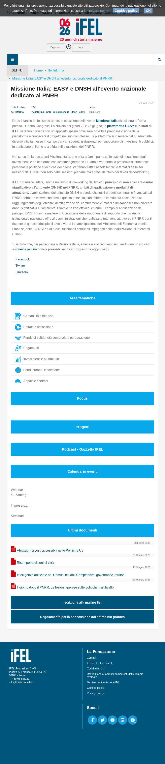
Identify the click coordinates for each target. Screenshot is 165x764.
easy (82, 112)
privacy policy (99, 10)
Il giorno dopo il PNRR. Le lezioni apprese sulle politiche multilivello (65, 587)
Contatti (91, 657)
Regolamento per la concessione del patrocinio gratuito (82, 617)
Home (38, 70)
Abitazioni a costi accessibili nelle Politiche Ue (50, 550)
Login (81, 47)
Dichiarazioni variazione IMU (103, 682)
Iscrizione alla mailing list (82, 602)
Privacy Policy (95, 693)
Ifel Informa (56, 70)
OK (148, 10)
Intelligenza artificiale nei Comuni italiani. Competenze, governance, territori (71, 575)
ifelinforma (38, 112)
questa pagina (27, 249)
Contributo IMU (95, 668)
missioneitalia (61, 112)
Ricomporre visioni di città (35, 562)
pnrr (48, 112)
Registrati (55, 47)
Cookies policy (95, 687)
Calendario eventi (82, 471)
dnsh (74, 112)
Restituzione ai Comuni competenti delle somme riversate (115, 675)
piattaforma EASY (120, 126)
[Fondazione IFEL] (82, 29)
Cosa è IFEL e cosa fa (100, 663)
